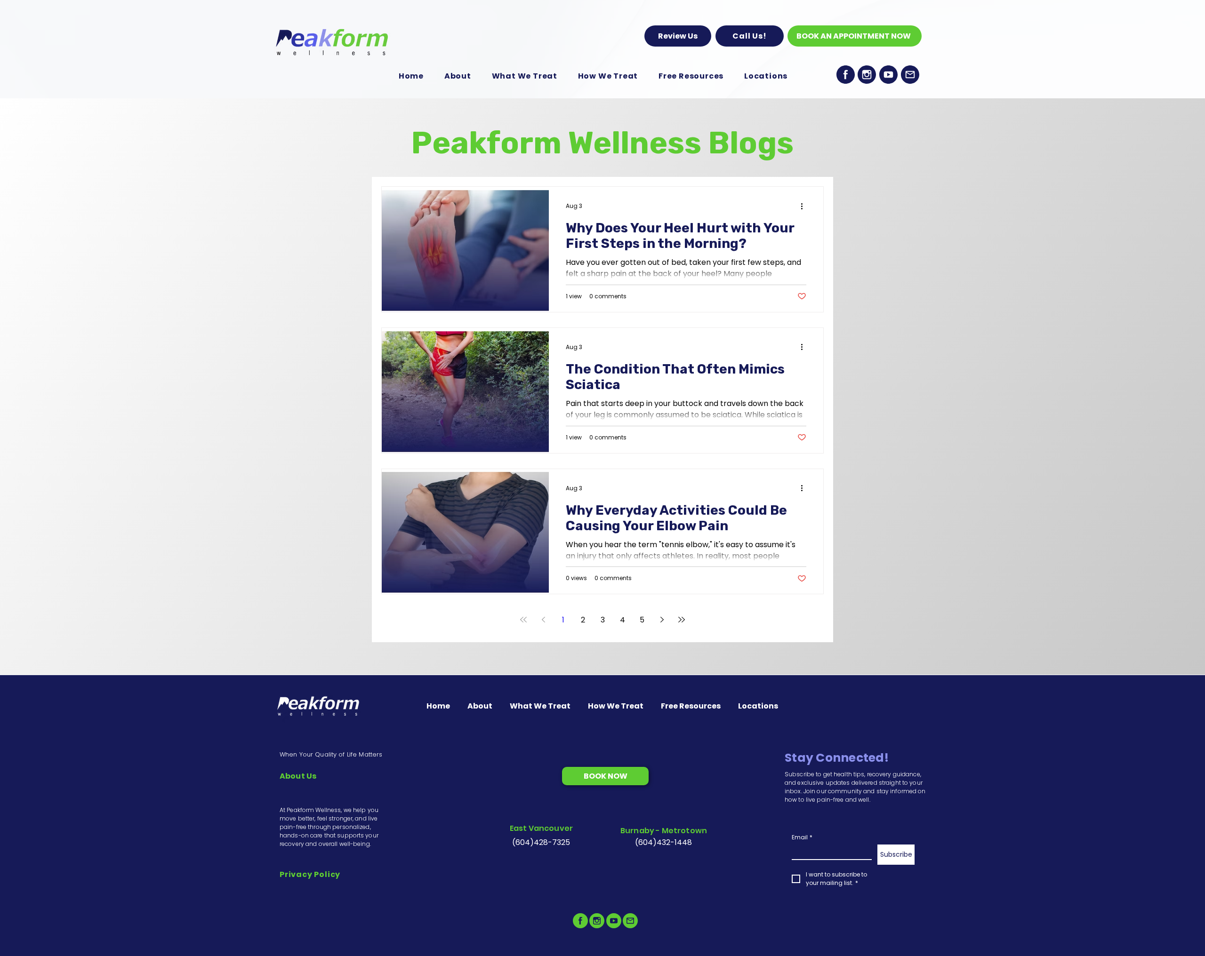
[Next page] (661, 619)
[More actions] (805, 206)
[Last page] (681, 619)
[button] (749, 36)
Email (802, 837)
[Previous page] (543, 619)
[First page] (523, 619)
